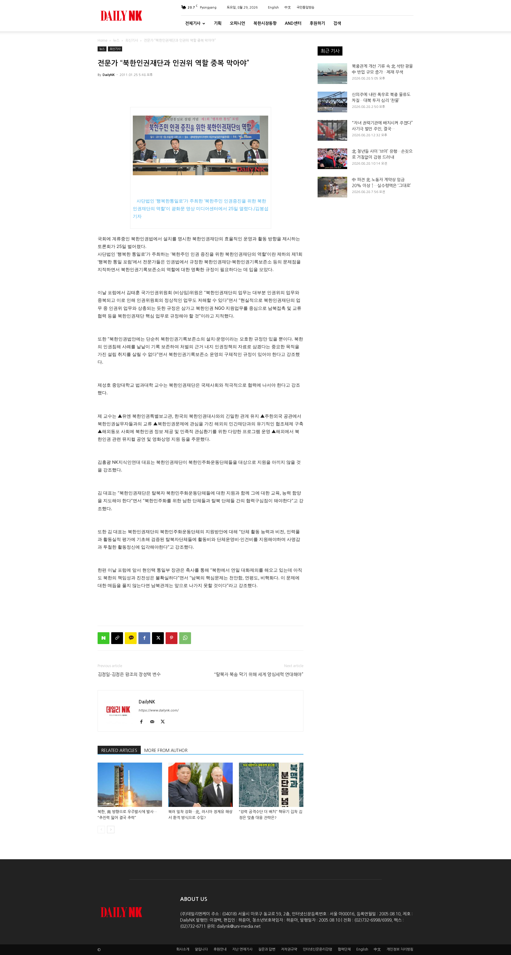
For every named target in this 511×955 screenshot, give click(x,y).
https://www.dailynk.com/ (159, 710)
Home (102, 40)
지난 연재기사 (242, 949)
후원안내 (220, 949)
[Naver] (103, 638)
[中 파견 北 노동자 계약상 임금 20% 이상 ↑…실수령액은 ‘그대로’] (332, 187)
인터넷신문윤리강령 (317, 949)
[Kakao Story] (131, 638)
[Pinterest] (171, 638)
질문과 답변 (266, 949)
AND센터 (293, 23)
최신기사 (131, 40)
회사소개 (182, 949)
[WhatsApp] (185, 638)
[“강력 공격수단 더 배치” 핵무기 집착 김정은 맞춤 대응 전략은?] (271, 785)
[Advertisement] (200, 606)
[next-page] (110, 829)
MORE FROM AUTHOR (165, 750)
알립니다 (201, 949)
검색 (337, 23)
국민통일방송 (305, 7)
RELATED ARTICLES (119, 750)
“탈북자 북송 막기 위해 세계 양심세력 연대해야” (258, 674)
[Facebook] (144, 638)
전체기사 (192, 23)
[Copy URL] (117, 638)
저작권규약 (289, 949)
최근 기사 (330, 50)
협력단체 (344, 949)
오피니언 (237, 23)
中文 (287, 7)
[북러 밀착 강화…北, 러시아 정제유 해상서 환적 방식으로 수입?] (200, 785)
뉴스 (116, 40)
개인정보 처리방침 (400, 949)
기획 (217, 23)
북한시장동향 (264, 23)
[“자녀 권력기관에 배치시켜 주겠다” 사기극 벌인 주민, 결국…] (332, 130)
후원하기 (317, 23)
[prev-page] (101, 829)
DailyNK (109, 75)
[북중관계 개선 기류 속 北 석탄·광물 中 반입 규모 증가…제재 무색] (332, 73)
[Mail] (154, 722)
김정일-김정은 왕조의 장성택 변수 (129, 674)
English (273, 7)
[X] (158, 638)
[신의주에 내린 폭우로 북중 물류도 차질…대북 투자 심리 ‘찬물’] (332, 102)
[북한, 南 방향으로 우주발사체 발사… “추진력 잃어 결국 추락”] (130, 785)
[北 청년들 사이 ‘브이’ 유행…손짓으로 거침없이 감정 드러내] (332, 158)
